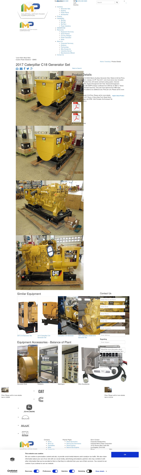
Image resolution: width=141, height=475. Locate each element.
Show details (100, 471)
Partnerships (65, 47)
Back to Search (77, 68)
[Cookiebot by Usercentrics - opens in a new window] (12, 471)
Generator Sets (65, 9)
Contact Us (60, 55)
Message (103, 346)
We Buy (63, 20)
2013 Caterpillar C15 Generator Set (12, 393)
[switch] (55, 471)
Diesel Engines (70, 445)
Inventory (60, 7)
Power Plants (65, 12)
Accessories (64, 14)
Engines (63, 11)
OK (125, 454)
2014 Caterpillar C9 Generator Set (115, 393)
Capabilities (60, 18)
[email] (21, 69)
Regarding (103, 339)
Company (103, 325)
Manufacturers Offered (68, 53)
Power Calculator (66, 37)
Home (102, 61)
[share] (24, 69)
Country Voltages (66, 36)
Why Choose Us (66, 49)
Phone (102, 311)
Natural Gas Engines (72, 447)
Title (101, 318)
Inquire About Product (118, 95)
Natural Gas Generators (73, 443)
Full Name (103, 296)
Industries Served (66, 51)
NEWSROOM (61, 28)
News (62, 39)
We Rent (63, 24)
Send (102, 371)
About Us (60, 41)
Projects (59, 16)
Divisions (63, 45)
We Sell (63, 22)
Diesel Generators (72, 442)
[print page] (17, 69)
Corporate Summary (67, 43)
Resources (60, 30)
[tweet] (27, 69)
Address (103, 332)
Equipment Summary (67, 32)
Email (102, 304)
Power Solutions (66, 26)
